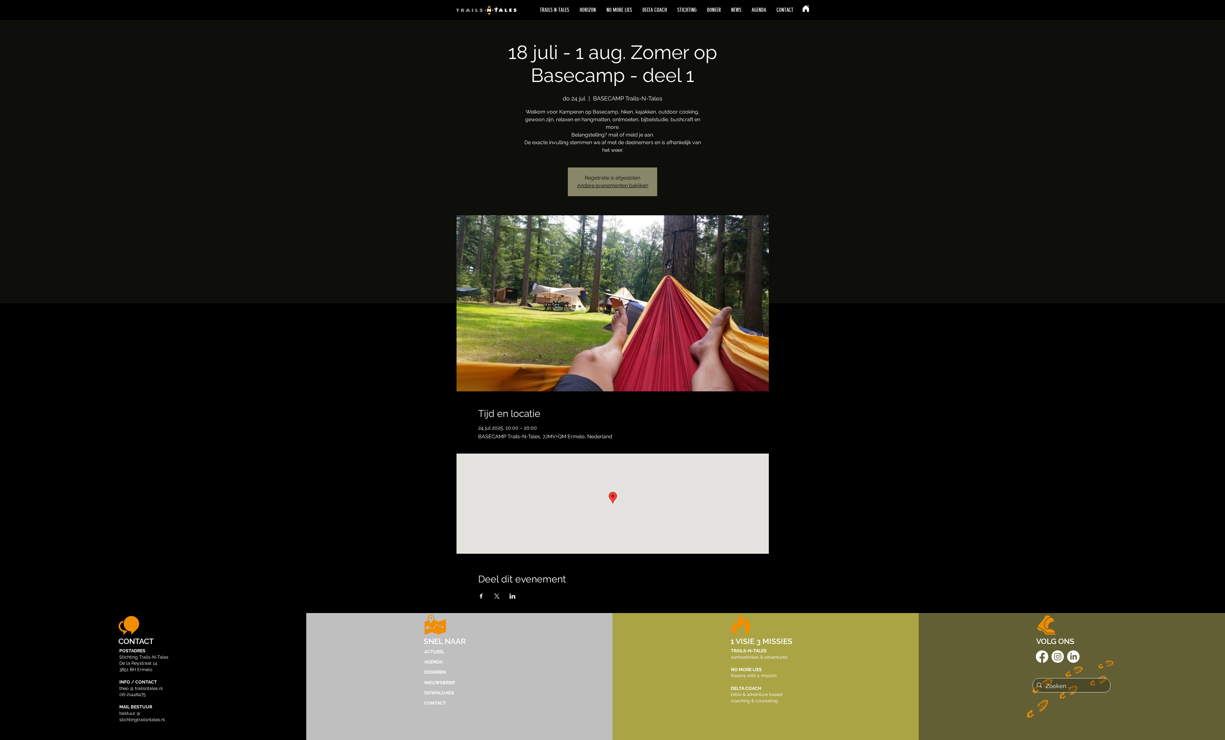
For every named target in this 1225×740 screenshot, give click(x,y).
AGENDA (433, 661)
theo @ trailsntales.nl (141, 688)
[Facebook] (1042, 656)
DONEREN (435, 672)
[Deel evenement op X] (497, 596)
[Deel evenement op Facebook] (481, 596)
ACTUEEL (434, 651)
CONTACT (435, 703)
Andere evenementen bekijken (612, 185)
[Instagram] (1057, 656)
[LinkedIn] (1073, 656)
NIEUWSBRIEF (439, 682)
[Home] (806, 8)
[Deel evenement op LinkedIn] (512, 596)
